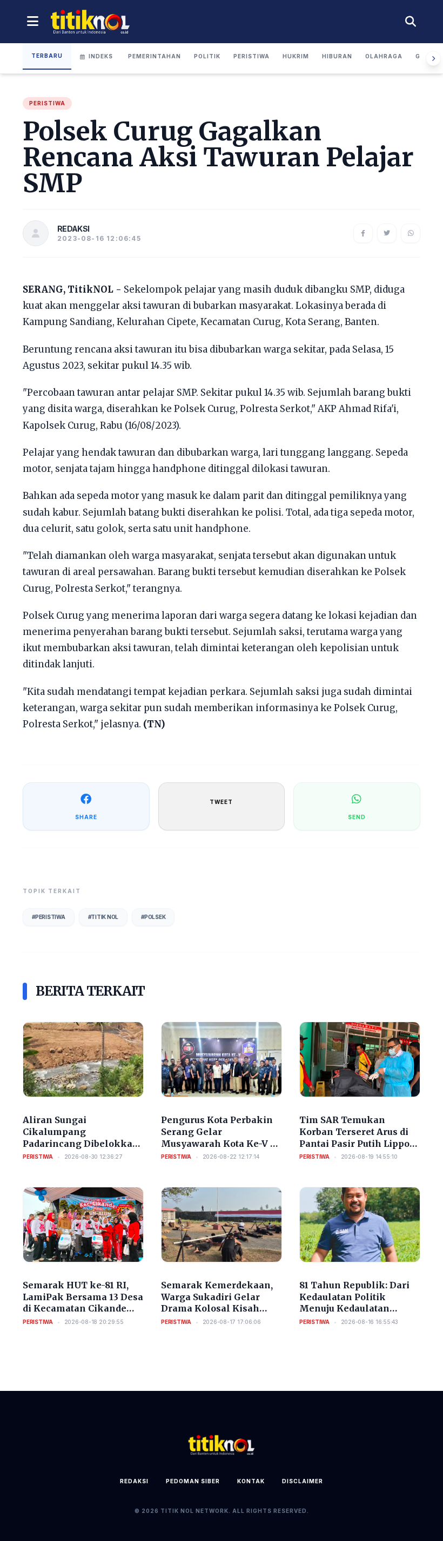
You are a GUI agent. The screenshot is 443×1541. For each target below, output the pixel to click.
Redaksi (134, 1481)
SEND (357, 817)
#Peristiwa (48, 917)
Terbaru (47, 55)
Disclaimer (302, 1481)
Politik (207, 56)
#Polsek (153, 917)
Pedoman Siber (193, 1481)
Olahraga (383, 56)
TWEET (221, 802)
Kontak (251, 1481)
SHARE (86, 817)
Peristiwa (251, 56)
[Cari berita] (410, 21)
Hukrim (296, 56)
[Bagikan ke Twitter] (387, 233)
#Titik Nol (103, 917)
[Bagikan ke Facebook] (363, 233)
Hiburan (337, 56)
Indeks (101, 56)
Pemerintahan (154, 56)
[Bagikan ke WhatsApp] (410, 233)
